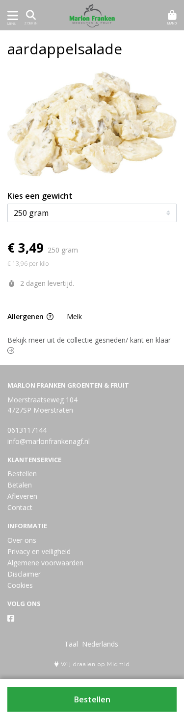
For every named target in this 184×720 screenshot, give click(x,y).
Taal (71, 644)
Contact (19, 507)
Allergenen (26, 316)
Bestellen (92, 699)
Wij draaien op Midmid (94, 664)
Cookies (20, 585)
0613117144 (27, 430)
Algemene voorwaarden (45, 562)
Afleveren (22, 496)
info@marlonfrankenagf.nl (48, 441)
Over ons (21, 540)
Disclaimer (24, 574)
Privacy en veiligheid (39, 551)
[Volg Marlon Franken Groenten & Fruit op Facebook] (10, 618)
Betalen (19, 484)
